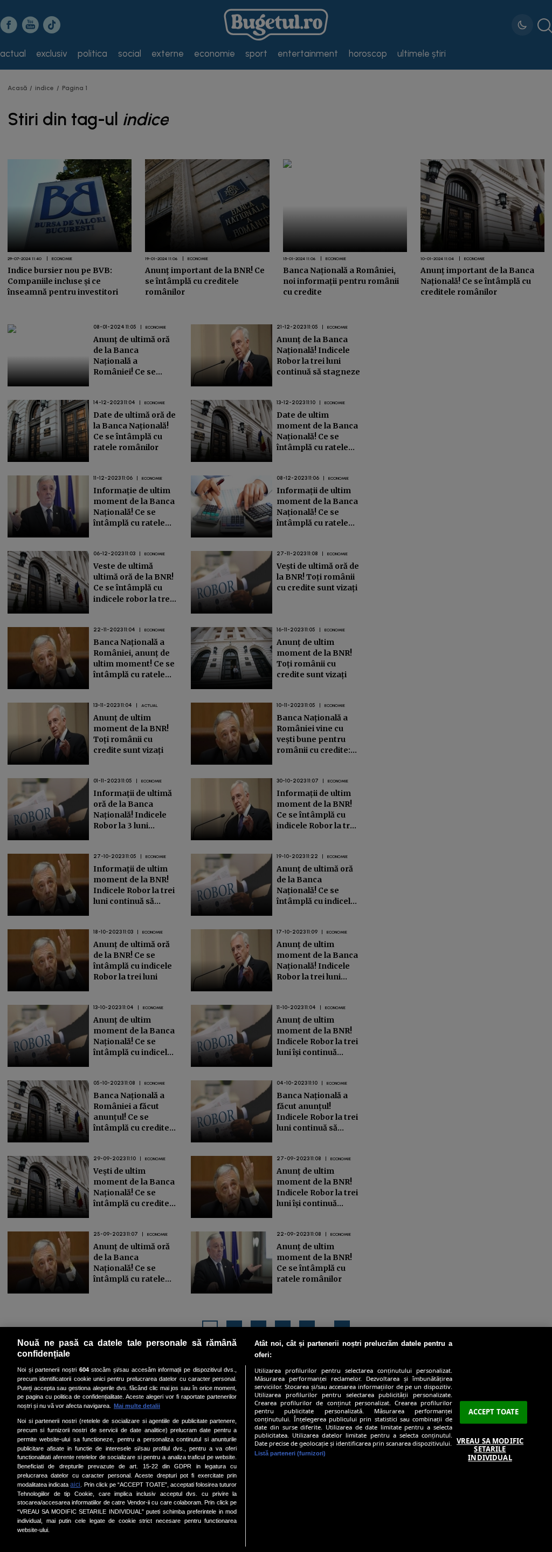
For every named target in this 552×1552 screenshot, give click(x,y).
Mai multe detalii (137, 1406)
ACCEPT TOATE (493, 1412)
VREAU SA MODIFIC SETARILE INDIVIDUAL (490, 1449)
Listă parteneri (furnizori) (290, 1453)
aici (75, 1484)
